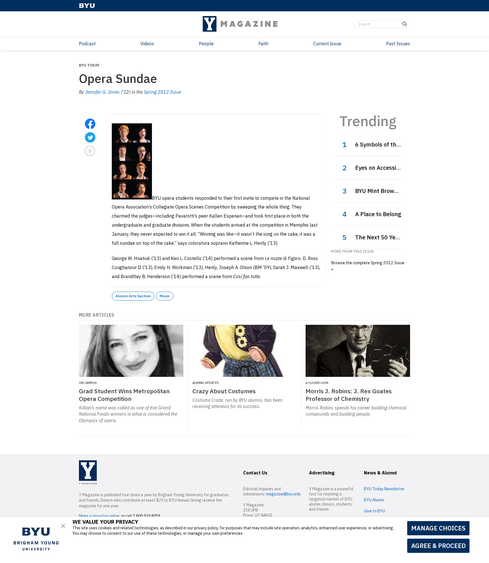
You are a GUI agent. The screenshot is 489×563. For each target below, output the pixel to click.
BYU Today (89, 65)
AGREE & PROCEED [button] (438, 545)
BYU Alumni (374, 499)
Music (165, 295)
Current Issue (327, 43)
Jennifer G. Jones (102, 92)
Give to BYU (374, 510)
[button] (63, 526)
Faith (263, 43)
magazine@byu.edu (283, 494)
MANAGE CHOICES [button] (438, 528)
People (206, 43)
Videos (147, 43)
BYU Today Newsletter (384, 488)
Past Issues (398, 43)
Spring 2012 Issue (162, 92)
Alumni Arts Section (133, 295)
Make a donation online (99, 516)
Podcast (87, 43)
